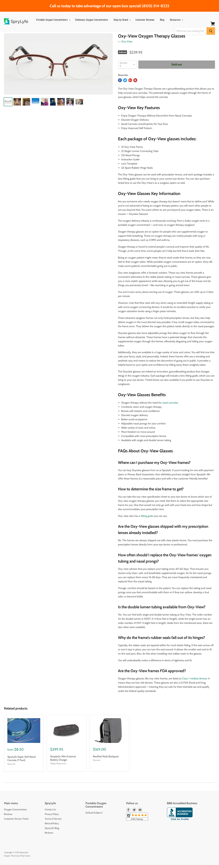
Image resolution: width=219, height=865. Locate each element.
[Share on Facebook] (120, 80)
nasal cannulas (170, 402)
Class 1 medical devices (194, 678)
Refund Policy (52, 823)
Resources (175, 19)
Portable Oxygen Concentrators (52, 19)
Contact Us (50, 809)
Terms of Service (53, 818)
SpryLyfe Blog (52, 828)
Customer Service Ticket (16, 818)
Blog (162, 19)
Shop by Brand (121, 19)
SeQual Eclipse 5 (93, 812)
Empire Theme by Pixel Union (17, 855)
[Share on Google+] (130, 80)
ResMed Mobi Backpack (106, 756)
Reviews (8, 814)
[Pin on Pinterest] (135, 80)
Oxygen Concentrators (15, 809)
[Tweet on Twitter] (125, 80)
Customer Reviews (144, 19)
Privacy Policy (52, 814)
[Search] (210, 31)
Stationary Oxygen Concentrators (91, 19)
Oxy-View (126, 41)
